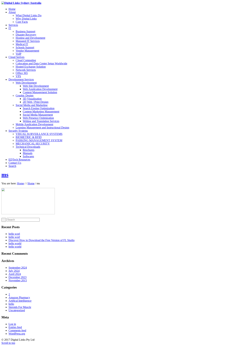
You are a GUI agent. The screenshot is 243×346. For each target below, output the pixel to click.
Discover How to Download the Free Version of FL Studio (42, 240)
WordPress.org (17, 333)
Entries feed (15, 327)
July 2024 (14, 270)
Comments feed (17, 330)
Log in (12, 324)
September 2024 (18, 267)
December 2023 (18, 277)
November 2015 (18, 280)
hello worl (14, 233)
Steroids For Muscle (20, 307)
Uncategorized (17, 310)
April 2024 (15, 274)
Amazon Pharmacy (19, 297)
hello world (15, 243)
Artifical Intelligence (20, 300)
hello (11, 303)
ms (4, 174)
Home (20, 183)
